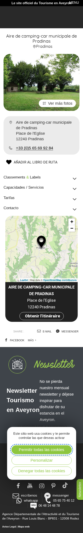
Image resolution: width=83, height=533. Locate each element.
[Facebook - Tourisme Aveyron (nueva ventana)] (18, 485)
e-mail (47, 331)
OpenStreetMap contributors (60, 280)
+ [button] (71, 221)
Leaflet (24, 280)
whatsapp (31, 500)
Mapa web (24, 526)
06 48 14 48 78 (49, 505)
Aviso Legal (9, 526)
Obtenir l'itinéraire (42, 316)
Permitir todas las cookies (41, 450)
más (31, 340)
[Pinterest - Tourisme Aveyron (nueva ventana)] (53, 485)
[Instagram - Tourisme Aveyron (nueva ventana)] (41, 485)
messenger (70, 331)
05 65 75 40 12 (63, 500)
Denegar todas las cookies (41, 471)
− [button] (71, 228)
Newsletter (80, 489)
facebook (16, 340)
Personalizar (42, 460)
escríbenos (29, 495)
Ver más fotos (60, 103)
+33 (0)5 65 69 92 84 (34, 148)
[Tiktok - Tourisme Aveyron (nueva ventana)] (65, 485)
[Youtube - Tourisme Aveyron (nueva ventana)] (29, 485)
